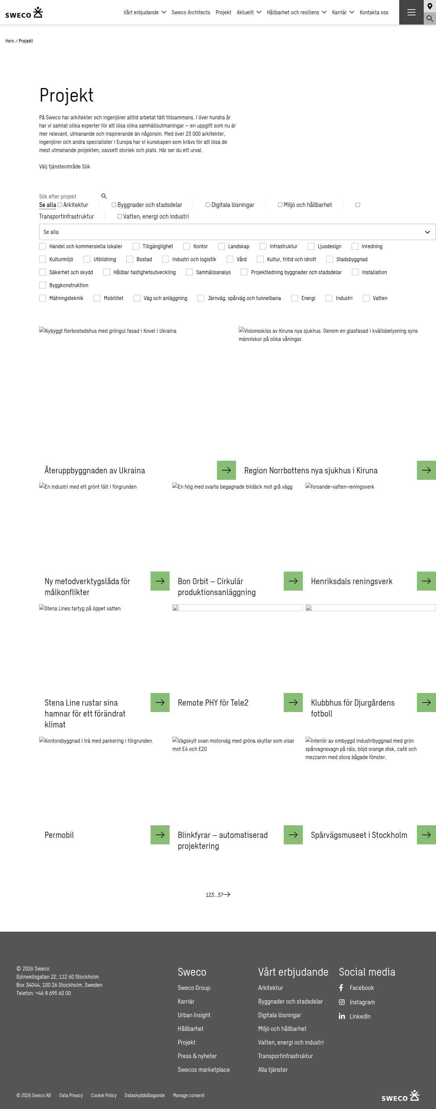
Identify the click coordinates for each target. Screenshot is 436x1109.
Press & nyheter (197, 1056)
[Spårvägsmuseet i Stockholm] (371, 781)
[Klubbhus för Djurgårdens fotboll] (371, 648)
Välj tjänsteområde (60, 166)
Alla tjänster (273, 1069)
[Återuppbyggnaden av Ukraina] (137, 394)
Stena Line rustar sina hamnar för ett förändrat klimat (85, 713)
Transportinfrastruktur (285, 1056)
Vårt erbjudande (141, 12)
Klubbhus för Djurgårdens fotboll (353, 707)
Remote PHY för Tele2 (213, 702)
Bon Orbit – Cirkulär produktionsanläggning (217, 586)
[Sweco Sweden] (24, 12)
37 (220, 894)
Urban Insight (194, 1015)
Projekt (223, 12)
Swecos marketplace (204, 1069)
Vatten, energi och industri (291, 1042)
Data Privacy (71, 1095)
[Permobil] (104, 781)
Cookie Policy (103, 1095)
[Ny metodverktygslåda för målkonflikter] (104, 527)
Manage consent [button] (188, 1095)
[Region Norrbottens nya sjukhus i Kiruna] (337, 394)
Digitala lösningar (279, 1015)
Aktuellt (245, 12)
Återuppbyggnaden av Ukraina (95, 470)
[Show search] (430, 18)
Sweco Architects (191, 12)
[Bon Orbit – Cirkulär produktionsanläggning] (237, 527)
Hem (9, 41)
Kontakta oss (374, 12)
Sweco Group (194, 987)
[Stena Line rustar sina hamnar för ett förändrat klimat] (104, 648)
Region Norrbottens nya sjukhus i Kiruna (311, 470)
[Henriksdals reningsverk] (371, 527)
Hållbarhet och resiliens (293, 12)
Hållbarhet (191, 1028)
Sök (86, 166)
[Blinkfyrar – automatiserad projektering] (237, 781)
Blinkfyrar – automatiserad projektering (223, 840)
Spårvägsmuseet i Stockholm (359, 835)
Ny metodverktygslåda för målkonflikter (87, 586)
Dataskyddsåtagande (145, 1095)
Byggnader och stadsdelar (290, 1001)
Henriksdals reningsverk (352, 581)
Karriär (339, 12)
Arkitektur (270, 987)
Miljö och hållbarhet (282, 1028)
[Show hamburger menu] (411, 12)
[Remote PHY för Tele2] (237, 648)
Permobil (59, 835)
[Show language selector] (430, 6)
